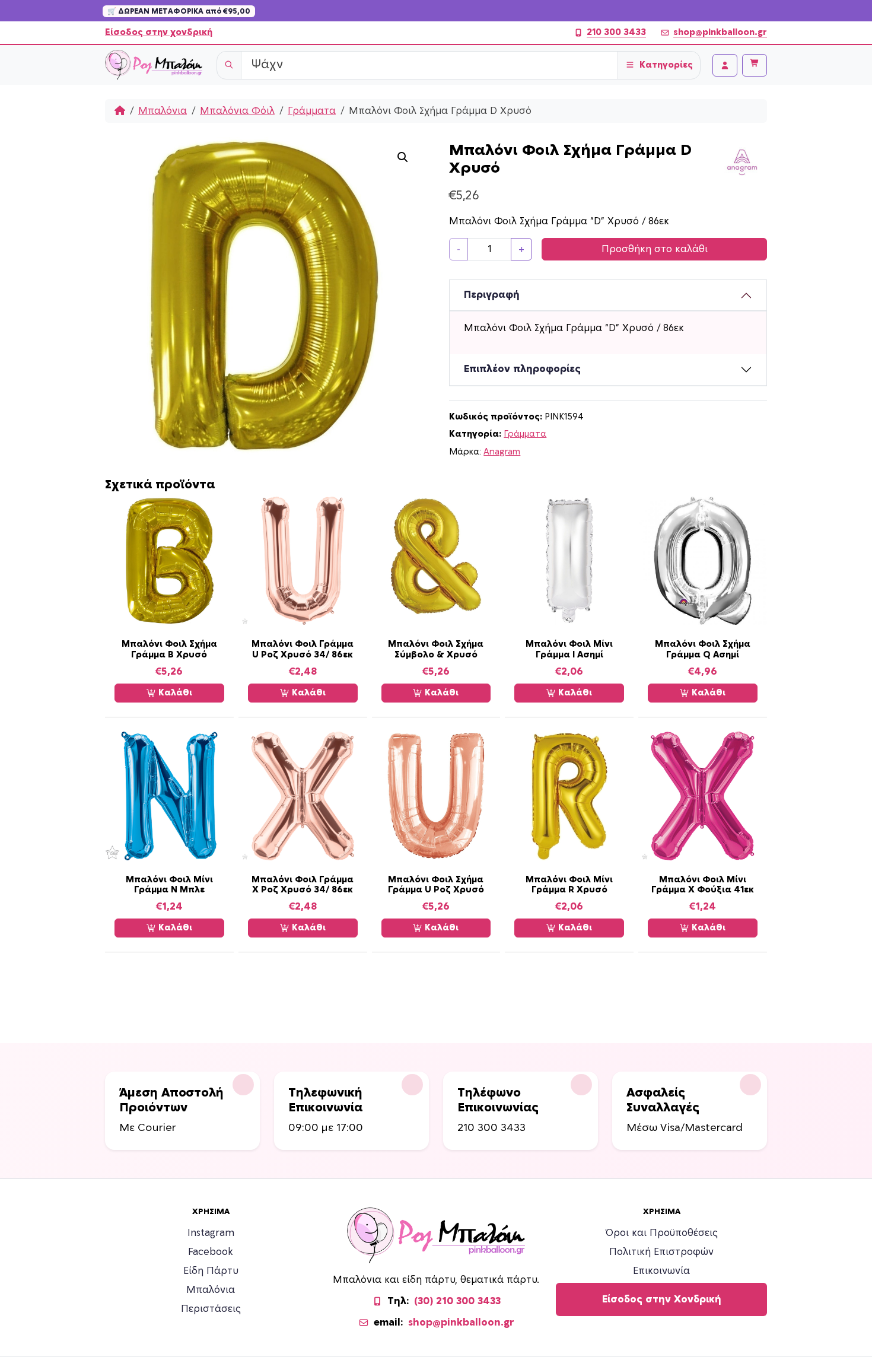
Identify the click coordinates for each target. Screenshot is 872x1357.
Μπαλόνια (162, 111)
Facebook (210, 1252)
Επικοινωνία (661, 1271)
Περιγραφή (492, 295)
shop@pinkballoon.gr (720, 32)
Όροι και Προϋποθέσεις (662, 1233)
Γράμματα (312, 111)
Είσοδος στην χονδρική (158, 32)
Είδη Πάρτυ (210, 1271)
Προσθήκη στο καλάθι (655, 249)
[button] (402, 157)
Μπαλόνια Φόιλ (237, 111)
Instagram (210, 1233)
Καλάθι (174, 692)
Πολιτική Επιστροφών (661, 1252)
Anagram (501, 451)
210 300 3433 (616, 32)
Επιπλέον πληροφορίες (522, 369)
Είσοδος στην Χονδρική (661, 1299)
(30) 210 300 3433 (457, 1301)
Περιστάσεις (211, 1309)
